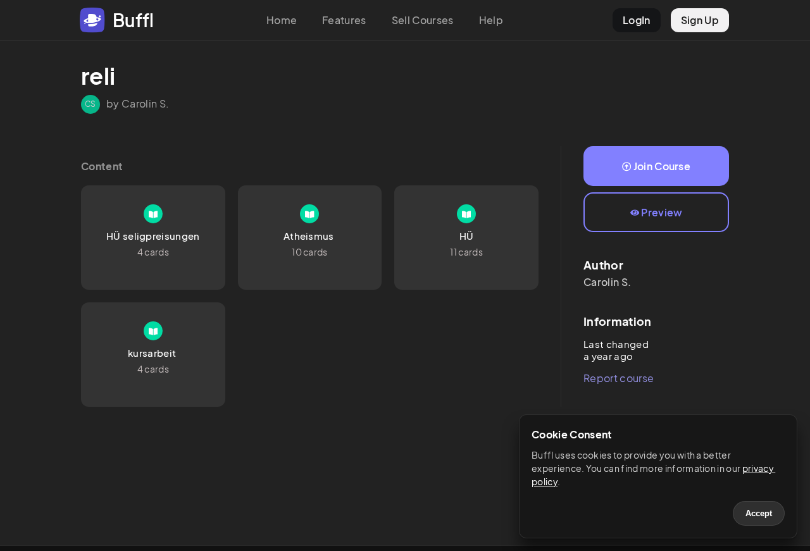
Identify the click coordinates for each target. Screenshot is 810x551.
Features (344, 20)
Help (491, 20)
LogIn (637, 20)
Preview (661, 212)
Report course (618, 378)
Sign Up (700, 20)
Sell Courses (423, 20)
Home (281, 20)
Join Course (662, 166)
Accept (758, 513)
